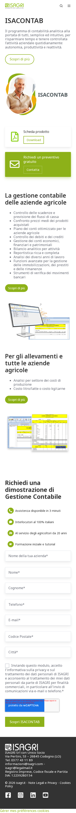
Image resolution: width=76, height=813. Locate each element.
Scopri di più (20, 59)
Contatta (33, 170)
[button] (61, 6)
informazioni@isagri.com (24, 764)
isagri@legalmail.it (19, 768)
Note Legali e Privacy (42, 783)
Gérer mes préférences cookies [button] (24, 810)
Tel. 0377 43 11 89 (19, 760)
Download (34, 140)
